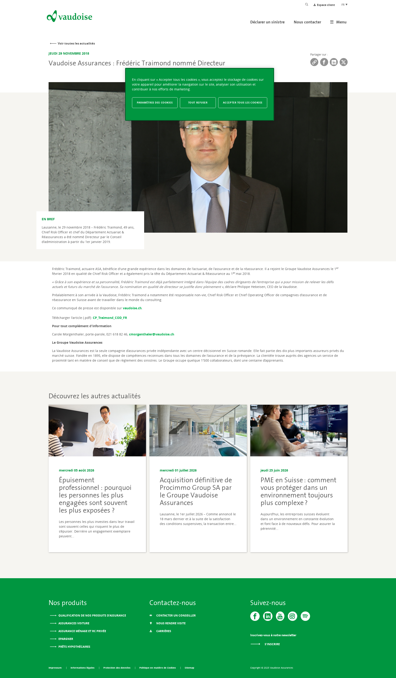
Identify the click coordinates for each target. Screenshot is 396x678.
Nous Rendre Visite (171, 623)
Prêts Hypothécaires (74, 647)
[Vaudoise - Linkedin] (267, 616)
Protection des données (117, 667)
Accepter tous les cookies (242, 102)
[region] (199, 94)
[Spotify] (305, 616)
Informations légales (83, 667)
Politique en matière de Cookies (157, 667)
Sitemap (189, 667)
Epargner (65, 639)
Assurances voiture (73, 623)
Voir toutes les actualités (76, 43)
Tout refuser (198, 102)
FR (343, 4)
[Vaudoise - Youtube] (280, 616)
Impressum (55, 667)
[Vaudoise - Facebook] (255, 616)
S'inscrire (272, 644)
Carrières (163, 631)
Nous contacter (307, 22)
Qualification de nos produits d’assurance (92, 615)
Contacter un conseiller (176, 615)
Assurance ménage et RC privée (82, 631)
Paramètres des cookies (155, 102)
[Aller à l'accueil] (69, 17)
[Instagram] (292, 616)
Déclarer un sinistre (267, 22)
